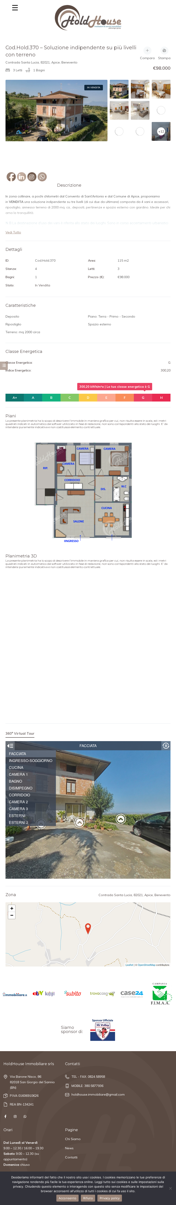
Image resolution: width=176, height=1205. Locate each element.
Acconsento (68, 1198)
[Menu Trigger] (15, 7)
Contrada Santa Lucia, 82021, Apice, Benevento (41, 62)
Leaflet (129, 965)
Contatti (71, 1157)
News (69, 1148)
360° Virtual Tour (20, 733)
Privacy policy (110, 1198)
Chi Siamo (73, 1139)
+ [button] (11, 908)
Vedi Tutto (13, 232)
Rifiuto (88, 1198)
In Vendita (93, 87)
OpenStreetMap (146, 965)
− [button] (11, 915)
